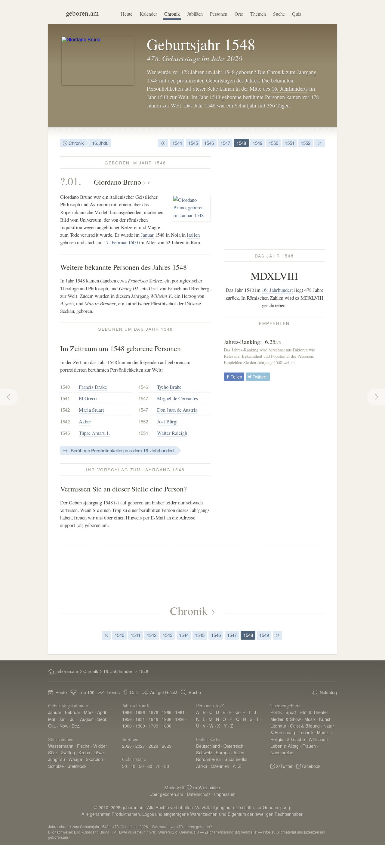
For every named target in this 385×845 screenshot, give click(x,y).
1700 (153, 725)
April (101, 712)
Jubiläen (195, 14)
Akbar (85, 421)
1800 (140, 725)
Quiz (296, 14)
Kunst (324, 719)
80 (166, 766)
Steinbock (76, 766)
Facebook (311, 766)
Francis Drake (93, 386)
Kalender (148, 14)
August (87, 719)
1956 (127, 719)
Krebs (84, 752)
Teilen (235, 376)
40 (133, 766)
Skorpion (94, 759)
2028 (153, 746)
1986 (140, 712)
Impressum (225, 794)
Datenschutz (199, 794)
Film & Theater (314, 712)
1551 (289, 143)
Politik (276, 712)
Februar (72, 712)
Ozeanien (220, 766)
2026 (127, 746)
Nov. (64, 725)
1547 (225, 143)
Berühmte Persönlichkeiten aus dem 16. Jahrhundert (121, 450)
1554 (143, 433)
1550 (273, 143)
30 (124, 766)
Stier (52, 752)
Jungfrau (56, 759)
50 (141, 766)
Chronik (172, 14)
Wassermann (60, 746)
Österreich (233, 746)
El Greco (88, 398)
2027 (140, 746)
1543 (167, 635)
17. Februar (115, 242)
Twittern (259, 376)
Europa (223, 752)
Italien (193, 234)
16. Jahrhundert (277, 289)
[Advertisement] (274, 198)
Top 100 (86, 692)
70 (158, 766)
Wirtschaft (318, 739)
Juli (73, 719)
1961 (180, 712)
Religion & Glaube (287, 739)
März (89, 712)
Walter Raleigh (172, 432)
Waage (75, 759)
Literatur (278, 725)
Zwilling (68, 752)
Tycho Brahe (169, 386)
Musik (310, 719)
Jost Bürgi (167, 421)
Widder (100, 746)
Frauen (309, 746)
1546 (209, 143)
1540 (65, 387)
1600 (133, 242)
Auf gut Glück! (163, 692)
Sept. (102, 719)
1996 (127, 712)
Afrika (201, 766)
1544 (177, 143)
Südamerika (236, 759)
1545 (193, 143)
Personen (218, 14)
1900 (127, 725)
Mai (51, 719)
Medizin (324, 732)
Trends (113, 692)
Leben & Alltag (284, 746)
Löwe (99, 752)
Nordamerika (208, 759)
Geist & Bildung (305, 725)
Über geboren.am (166, 794)
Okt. (52, 725)
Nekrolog (328, 692)
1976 (153, 712)
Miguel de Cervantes (177, 398)
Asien (238, 752)
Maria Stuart (91, 409)
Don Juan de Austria (177, 409)
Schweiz (204, 752)
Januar (147, 234)
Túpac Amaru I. (94, 432)
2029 (166, 746)
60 (149, 766)
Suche (279, 14)
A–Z (237, 766)
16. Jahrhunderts (290, 88)
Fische (83, 746)
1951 (140, 719)
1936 (166, 719)
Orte (239, 14)
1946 (153, 719)
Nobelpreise (281, 752)
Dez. (76, 725)
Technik (306, 732)
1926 (180, 719)
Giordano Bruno (117, 182)
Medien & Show (285, 719)
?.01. (70, 181)
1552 (305, 143)
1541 (65, 398)
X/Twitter (284, 766)
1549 (257, 143)
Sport (290, 712)
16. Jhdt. (100, 143)
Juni (62, 719)
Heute (126, 14)
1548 (241, 143)
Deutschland (208, 746)
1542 (65, 410)
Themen (258, 14)
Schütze (56, 766)
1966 (166, 712)
